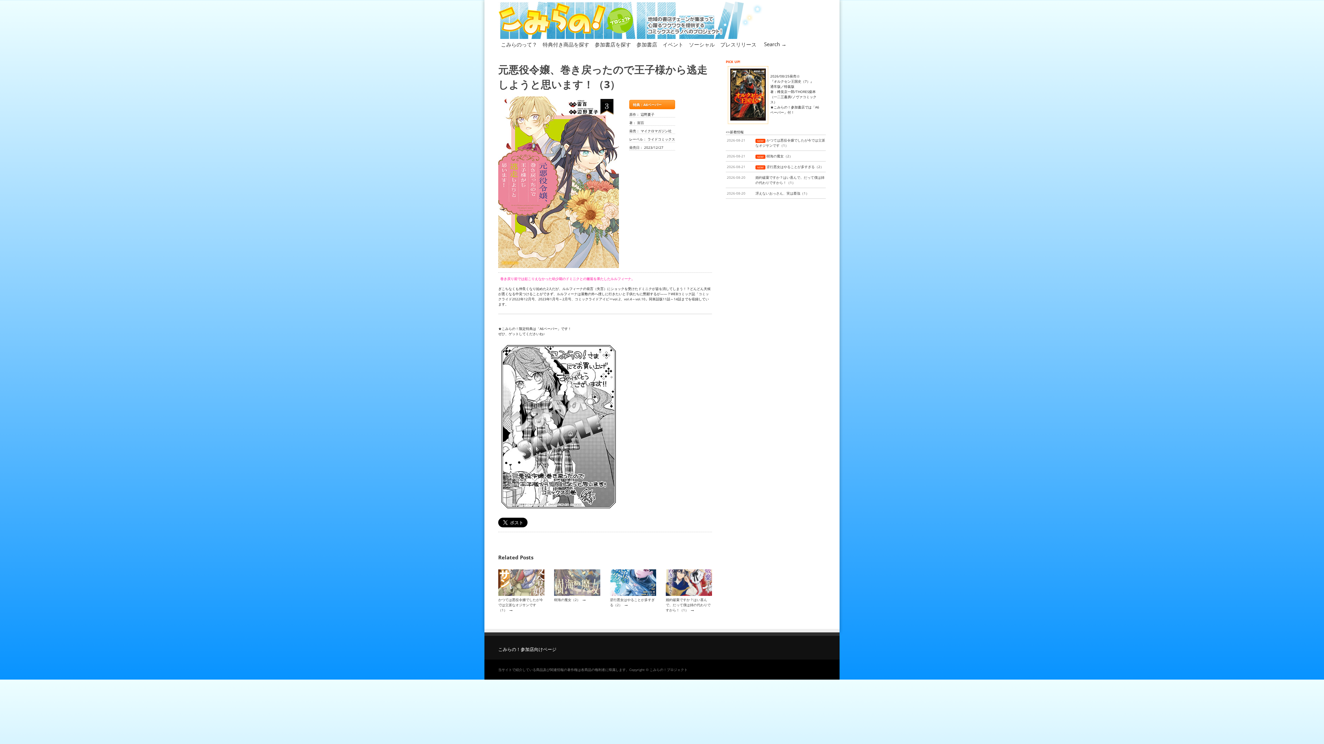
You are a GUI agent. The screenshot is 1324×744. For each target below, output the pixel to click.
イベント (673, 44)
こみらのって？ (519, 44)
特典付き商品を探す (566, 44)
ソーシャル (702, 44)
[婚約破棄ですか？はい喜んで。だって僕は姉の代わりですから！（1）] (689, 594)
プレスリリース (738, 44)
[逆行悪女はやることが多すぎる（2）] (633, 594)
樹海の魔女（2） (567, 599)
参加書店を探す (613, 44)
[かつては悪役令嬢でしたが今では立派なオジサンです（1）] (521, 594)
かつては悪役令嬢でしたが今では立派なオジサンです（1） (520, 605)
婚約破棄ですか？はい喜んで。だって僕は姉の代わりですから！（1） (688, 605)
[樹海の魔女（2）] (577, 594)
